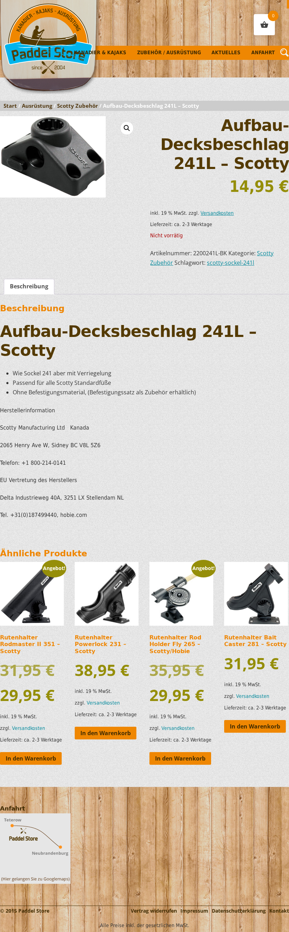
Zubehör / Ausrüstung (169, 52)
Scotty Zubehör (77, 105)
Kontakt (279, 910)
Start (10, 105)
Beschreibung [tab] (29, 286)
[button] (127, 128)
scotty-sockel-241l (230, 263)
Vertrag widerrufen (154, 910)
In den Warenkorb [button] (31, 758)
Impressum (194, 910)
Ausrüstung (37, 105)
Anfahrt (263, 52)
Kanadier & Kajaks (100, 52)
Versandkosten (217, 213)
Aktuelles (225, 52)
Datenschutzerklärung (239, 910)
